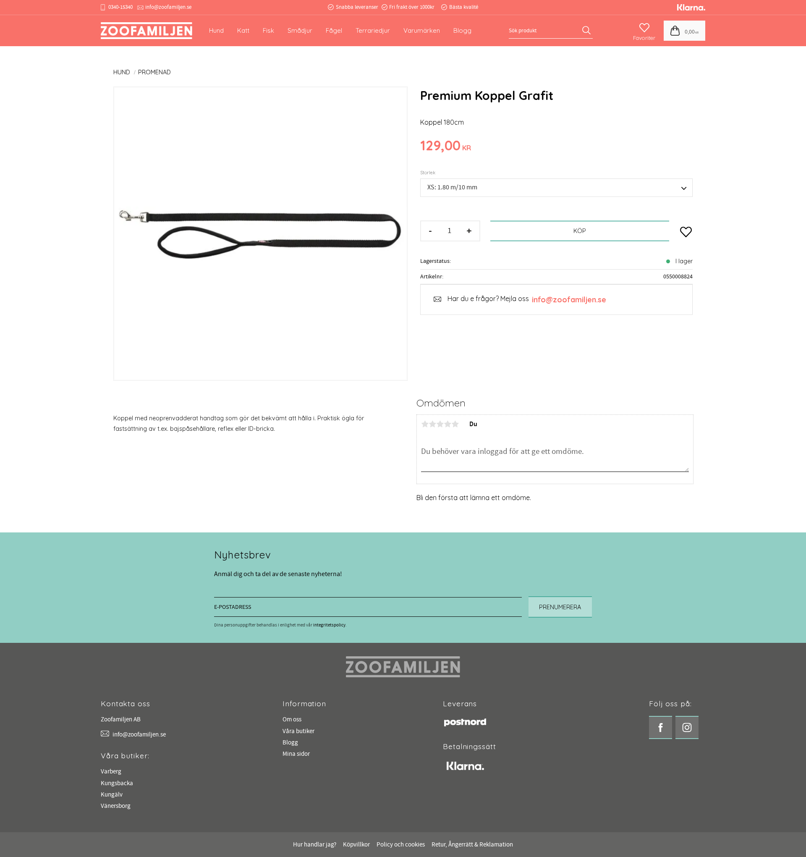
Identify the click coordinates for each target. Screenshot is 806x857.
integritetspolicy (329, 625)
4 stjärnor (447, 424)
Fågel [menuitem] (334, 30)
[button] (644, 28)
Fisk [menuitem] (268, 30)
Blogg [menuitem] (462, 30)
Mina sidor (296, 754)
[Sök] (587, 31)
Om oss (292, 719)
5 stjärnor (455, 424)
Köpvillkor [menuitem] (356, 845)
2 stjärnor (432, 424)
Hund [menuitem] (216, 30)
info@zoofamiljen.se (168, 7)
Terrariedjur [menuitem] (373, 30)
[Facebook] (660, 727)
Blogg (290, 743)
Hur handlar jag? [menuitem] (314, 845)
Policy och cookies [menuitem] (401, 845)
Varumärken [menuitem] (421, 30)
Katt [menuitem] (243, 30)
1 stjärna (425, 424)
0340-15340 (120, 7)
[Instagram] (687, 727)
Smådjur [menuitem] (300, 30)
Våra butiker (298, 731)
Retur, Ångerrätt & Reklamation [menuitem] (472, 845)
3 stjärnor (440, 424)
